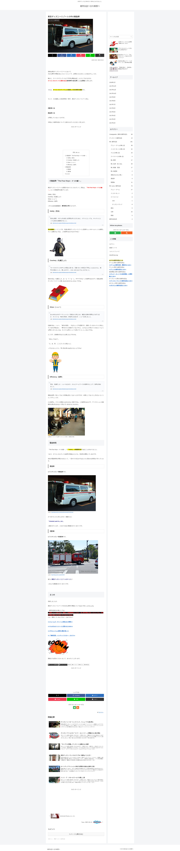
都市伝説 (87, 664)
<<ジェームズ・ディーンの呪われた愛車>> (60, 622)
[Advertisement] (76, 65)
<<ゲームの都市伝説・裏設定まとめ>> (120, 265)
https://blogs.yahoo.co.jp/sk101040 (58, 574)
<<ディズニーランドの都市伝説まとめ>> (120, 281)
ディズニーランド (63, 664)
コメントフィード (114, 251)
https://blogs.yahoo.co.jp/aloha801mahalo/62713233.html (62, 512)
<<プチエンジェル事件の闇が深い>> (58, 631)
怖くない (81, 664)
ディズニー (75, 664)
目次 (74, 152)
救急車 (69, 169)
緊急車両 (68, 167)
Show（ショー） (72, 162)
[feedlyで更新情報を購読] (74, 707)
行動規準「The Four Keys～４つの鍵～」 (76, 155)
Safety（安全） (71, 157)
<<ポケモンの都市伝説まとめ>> (118, 285)
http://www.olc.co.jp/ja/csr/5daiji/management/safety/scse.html (64, 223)
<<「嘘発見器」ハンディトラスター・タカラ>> (61, 635)
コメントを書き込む (76, 834)
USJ (70, 664)
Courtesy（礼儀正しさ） (74, 160)
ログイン (111, 244)
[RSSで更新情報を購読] (77, 707)
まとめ (68, 173)
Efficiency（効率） (72, 164)
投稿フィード (113, 247)
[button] (99, 55)
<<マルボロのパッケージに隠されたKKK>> (60, 626)
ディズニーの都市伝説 (54, 664)
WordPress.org (113, 255)
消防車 (69, 171)
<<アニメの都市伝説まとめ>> (117, 269)
